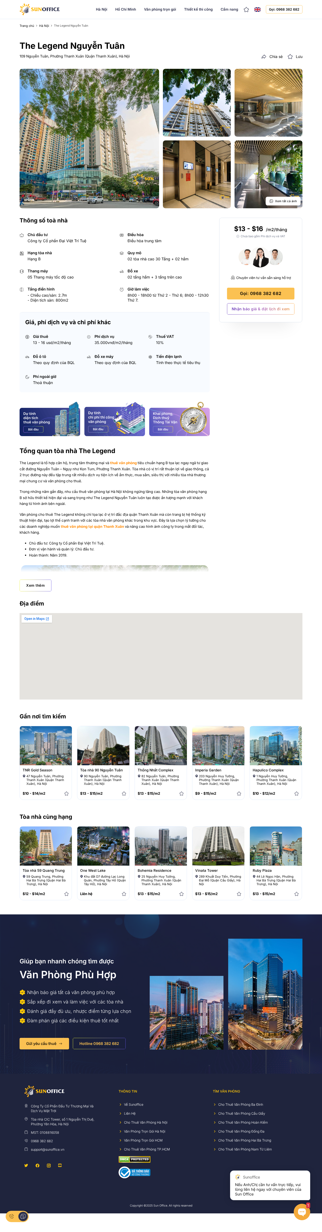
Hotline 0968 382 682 (99, 1043)
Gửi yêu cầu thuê (41, 1043)
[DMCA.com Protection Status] (134, 1159)
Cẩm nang (229, 9)
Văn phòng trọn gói (160, 9)
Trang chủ (27, 25)
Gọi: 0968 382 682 (284, 9)
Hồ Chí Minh (125, 9)
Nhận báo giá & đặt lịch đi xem (261, 309)
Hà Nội (101, 9)
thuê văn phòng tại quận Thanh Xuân (92, 526)
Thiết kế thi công (198, 9)
